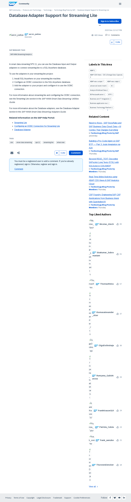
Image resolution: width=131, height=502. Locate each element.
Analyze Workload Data (98, 90)
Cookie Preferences (82, 498)
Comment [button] (76, 153)
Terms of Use (19, 498)
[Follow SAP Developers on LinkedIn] (124, 498)
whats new (60, 142)
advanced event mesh (98, 86)
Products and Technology (32, 10)
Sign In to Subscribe (110, 21)
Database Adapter (22, 130)
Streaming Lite (20, 123)
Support (67, 498)
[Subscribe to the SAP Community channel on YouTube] (119, 498)
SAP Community (14, 10)
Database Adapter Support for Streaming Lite (53, 15)
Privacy (8, 498)
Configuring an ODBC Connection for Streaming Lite (37, 126)
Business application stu (98, 103)
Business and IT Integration (99, 99)
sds (11, 142)
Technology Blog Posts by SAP (64, 10)
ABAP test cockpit (96, 81)
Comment (18, 169)
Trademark (57, 498)
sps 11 (37, 142)
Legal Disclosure (44, 498)
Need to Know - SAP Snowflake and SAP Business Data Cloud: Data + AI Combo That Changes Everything (105, 126)
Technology (47, 10)
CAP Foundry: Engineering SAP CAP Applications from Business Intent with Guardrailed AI (105, 198)
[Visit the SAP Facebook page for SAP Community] (110, 498)
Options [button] (99, 25)
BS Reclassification (96, 94)
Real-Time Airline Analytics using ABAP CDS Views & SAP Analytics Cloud (104, 180)
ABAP (92, 70)
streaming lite (48, 142)
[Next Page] (107, 110)
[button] (112, 42)
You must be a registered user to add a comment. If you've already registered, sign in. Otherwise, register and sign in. (44, 162)
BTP (109, 94)
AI (111, 86)
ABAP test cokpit (113, 81)
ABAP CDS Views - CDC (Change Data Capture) (106, 75)
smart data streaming (24, 142)
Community (24, 4)
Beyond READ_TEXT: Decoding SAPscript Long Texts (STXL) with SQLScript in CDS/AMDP (104, 162)
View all (92, 486)
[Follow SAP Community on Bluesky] (115, 498)
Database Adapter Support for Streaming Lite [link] (93, 10)
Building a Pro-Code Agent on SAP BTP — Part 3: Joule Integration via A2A (104, 144)
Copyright (30, 498)
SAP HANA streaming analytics (21, 54)
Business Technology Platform (100, 108)
